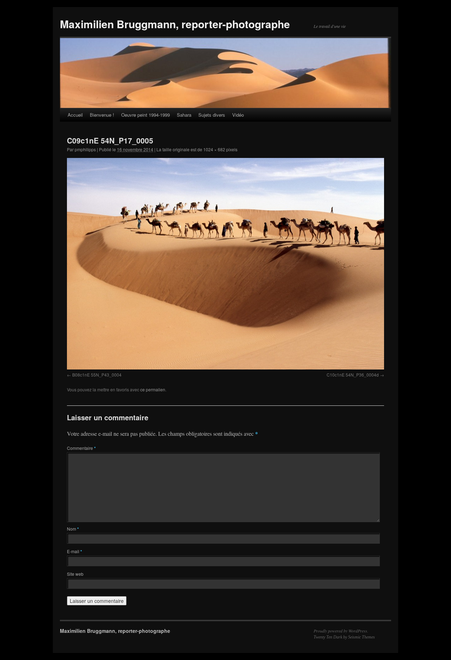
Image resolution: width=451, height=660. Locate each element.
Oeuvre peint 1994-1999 (145, 114)
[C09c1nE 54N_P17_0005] (225, 263)
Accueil (75, 114)
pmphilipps (85, 149)
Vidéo (238, 114)
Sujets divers (211, 114)
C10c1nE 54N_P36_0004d (353, 375)
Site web (75, 574)
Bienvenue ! (102, 114)
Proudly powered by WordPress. (341, 631)
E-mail (74, 551)
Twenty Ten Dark (328, 637)
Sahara (184, 114)
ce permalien (152, 389)
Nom (73, 529)
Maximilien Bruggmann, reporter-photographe (175, 23)
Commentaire (81, 448)
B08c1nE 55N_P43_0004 (97, 375)
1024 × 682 (214, 149)
